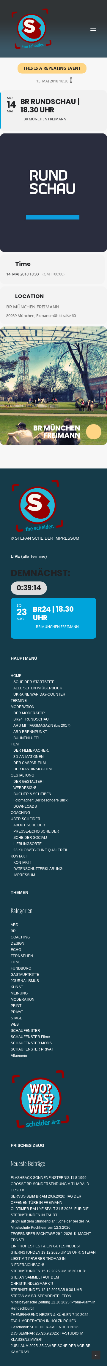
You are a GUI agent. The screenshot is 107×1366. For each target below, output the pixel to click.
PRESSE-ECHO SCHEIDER (36, 831)
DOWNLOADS (25, 806)
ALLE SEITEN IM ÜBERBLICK (37, 688)
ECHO (16, 950)
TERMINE (19, 701)
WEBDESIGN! (24, 788)
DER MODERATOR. (29, 713)
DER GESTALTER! (28, 782)
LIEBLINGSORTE (27, 844)
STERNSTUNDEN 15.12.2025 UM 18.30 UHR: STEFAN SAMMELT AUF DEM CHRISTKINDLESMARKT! (48, 1277)
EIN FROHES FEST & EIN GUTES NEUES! (45, 1246)
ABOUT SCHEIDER (29, 825)
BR (13, 931)
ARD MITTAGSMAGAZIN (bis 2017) (41, 725)
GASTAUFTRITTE (25, 975)
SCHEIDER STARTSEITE (33, 682)
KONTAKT (19, 856)
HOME (16, 676)
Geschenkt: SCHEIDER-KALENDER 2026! (45, 1327)
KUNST (17, 987)
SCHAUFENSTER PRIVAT (32, 1049)
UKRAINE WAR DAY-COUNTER (39, 694)
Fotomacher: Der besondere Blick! (40, 800)
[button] (93, 29)
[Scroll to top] (96, 1354)
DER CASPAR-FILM (29, 763)
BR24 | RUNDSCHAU (31, 719)
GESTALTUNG (22, 775)
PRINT (16, 1006)
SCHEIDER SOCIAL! (30, 838)
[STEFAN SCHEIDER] (31, 29)
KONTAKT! (22, 862)
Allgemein (19, 1055)
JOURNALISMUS (25, 981)
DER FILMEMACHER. (31, 750)
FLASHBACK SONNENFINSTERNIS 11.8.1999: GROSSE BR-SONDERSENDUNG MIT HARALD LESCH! (50, 1184)
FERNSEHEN (22, 956)
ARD (14, 925)
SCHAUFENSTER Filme (30, 1037)
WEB (15, 1024)
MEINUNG (19, 993)
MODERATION (22, 707)
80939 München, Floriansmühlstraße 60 (41, 315)
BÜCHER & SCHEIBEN (32, 794)
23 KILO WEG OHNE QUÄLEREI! (40, 850)
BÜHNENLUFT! (26, 738)
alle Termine (34, 556)
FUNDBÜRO (21, 968)
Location (29, 296)
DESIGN (17, 943)
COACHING (20, 813)
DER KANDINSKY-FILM (32, 769)
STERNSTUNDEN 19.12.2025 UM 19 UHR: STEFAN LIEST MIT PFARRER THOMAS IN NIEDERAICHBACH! (53, 1258)
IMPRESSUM (66, 538)
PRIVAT (17, 1012)
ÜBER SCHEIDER (25, 819)
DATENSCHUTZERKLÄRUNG (37, 869)
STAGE (16, 1018)
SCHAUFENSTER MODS (31, 1043)
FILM (15, 744)
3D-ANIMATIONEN (28, 757)
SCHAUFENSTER (25, 1031)
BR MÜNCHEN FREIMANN (32, 307)
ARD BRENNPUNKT (30, 732)
